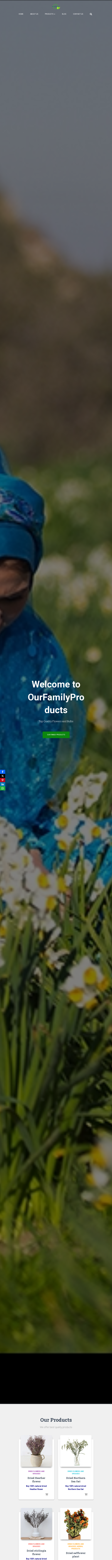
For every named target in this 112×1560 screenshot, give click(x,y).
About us (34, 14)
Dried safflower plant (76, 1554)
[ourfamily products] (56, 6)
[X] (2, 776)
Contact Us (78, 14)
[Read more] (46, 1494)
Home (21, 14)
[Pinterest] (2, 780)
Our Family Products (56, 735)
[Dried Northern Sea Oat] (76, 1451)
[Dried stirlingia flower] (36, 1524)
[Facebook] (2, 772)
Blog (64, 14)
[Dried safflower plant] (76, 1524)
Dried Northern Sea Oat (75, 1479)
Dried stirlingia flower (36, 1552)
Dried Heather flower (36, 1479)
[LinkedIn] (2, 784)
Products (49, 14)
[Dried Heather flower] (36, 1451)
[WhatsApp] (2, 788)
